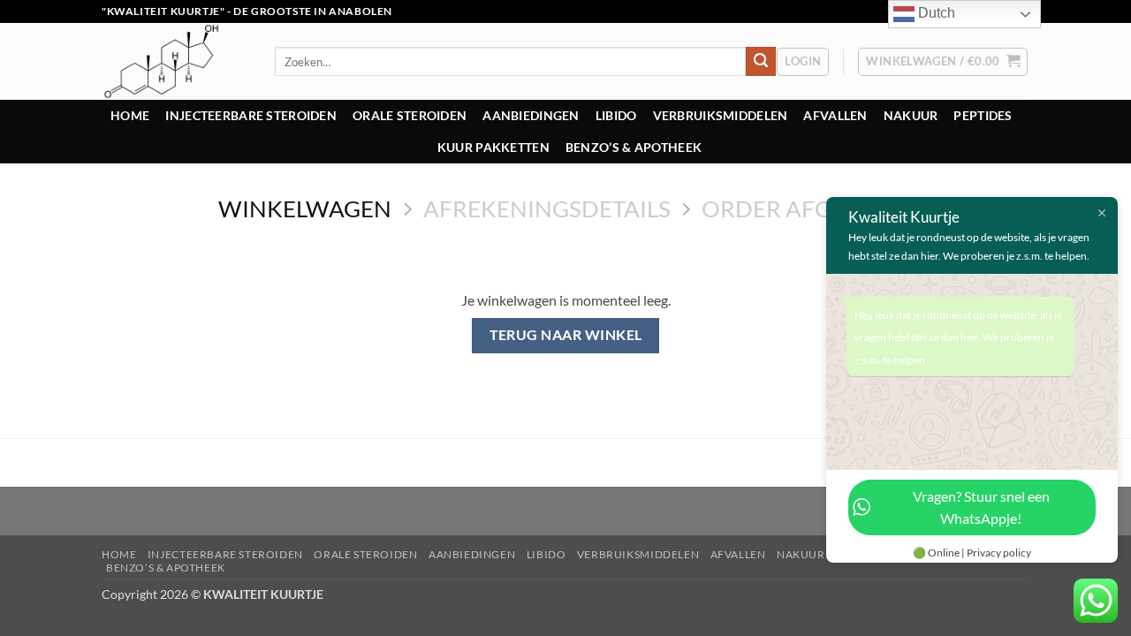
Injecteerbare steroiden (251, 115)
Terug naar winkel (566, 335)
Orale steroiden (410, 115)
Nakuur (911, 115)
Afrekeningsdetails (547, 208)
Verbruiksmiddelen (720, 115)
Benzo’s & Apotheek (634, 147)
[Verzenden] (761, 62)
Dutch (935, 12)
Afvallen (835, 115)
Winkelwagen (304, 208)
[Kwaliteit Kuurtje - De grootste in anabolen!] (175, 61)
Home (129, 115)
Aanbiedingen (530, 115)
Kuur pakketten (493, 147)
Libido (616, 115)
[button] (803, 62)
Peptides (982, 115)
